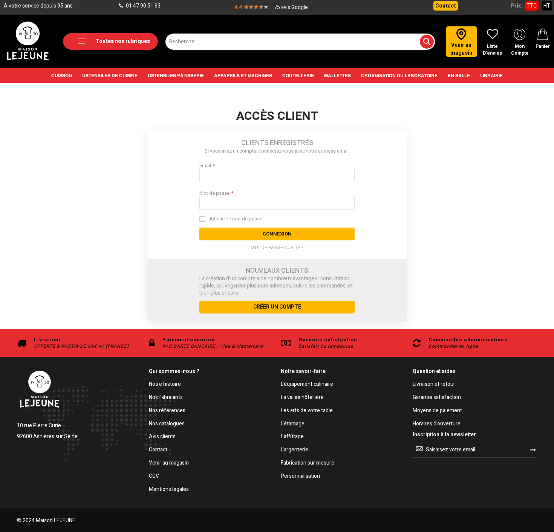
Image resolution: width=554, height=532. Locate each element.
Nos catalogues (167, 424)
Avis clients (162, 436)
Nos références (167, 410)
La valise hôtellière (302, 397)
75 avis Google (291, 7)
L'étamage (293, 424)
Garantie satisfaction (437, 397)
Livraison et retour (434, 384)
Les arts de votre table (307, 410)
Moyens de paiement (437, 410)
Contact (445, 6)
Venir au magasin (169, 463)
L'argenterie (294, 450)
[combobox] (300, 42)
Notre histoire (165, 384)
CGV (154, 476)
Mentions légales (169, 489)
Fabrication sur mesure (307, 463)
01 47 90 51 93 (143, 6)
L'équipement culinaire (307, 384)
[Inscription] (533, 449)
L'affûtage (292, 436)
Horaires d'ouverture (437, 424)
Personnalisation (300, 476)
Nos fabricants (166, 397)
